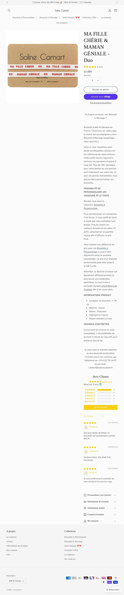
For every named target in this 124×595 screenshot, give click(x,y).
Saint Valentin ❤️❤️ (72, 546)
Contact (9, 541)
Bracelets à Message (73, 541)
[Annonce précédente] (7, 2)
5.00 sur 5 (107, 381)
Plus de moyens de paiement (100, 103)
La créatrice (11, 537)
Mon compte (11, 550)
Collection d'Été (71, 550)
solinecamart (17, 590)
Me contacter (70, 559)
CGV (8, 554)
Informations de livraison (17, 546)
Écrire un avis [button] (100, 407)
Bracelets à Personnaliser (75, 537)
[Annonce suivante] (117, 2)
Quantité (87, 75)
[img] (90, 423)
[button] (9, 10)
